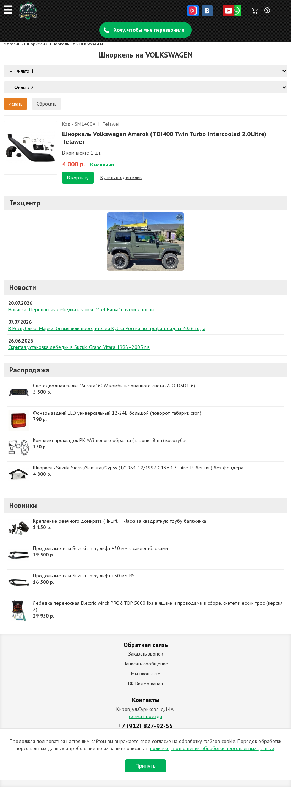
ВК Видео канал (145, 683)
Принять (145, 766)
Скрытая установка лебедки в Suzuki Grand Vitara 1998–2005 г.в (79, 347)
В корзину (78, 177)
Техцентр (25, 202)
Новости (22, 287)
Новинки (23, 505)
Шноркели (34, 44)
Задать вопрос (267, 13)
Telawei (111, 124)
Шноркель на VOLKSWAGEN (76, 44)
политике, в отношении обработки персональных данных (212, 748)
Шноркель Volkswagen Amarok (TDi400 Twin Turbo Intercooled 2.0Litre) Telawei (164, 138)
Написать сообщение (145, 664)
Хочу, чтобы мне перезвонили (149, 30)
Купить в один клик (121, 177)
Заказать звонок (145, 654)
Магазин (12, 44)
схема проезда (145, 716)
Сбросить (46, 104)
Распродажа (29, 369)
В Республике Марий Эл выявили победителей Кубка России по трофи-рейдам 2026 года (106, 328)
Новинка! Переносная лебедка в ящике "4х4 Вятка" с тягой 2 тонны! (82, 309)
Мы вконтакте (145, 673)
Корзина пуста (254, 9)
